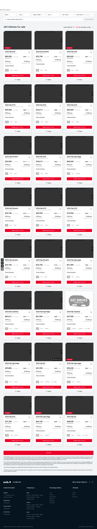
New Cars (52, 498)
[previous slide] (5, 40)
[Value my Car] (2, 259)
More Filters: (80, 14)
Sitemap (31, 526)
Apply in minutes (17, 75)
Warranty (75, 496)
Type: (20, 14)
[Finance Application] (2, 266)
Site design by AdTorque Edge (86, 526)
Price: (49, 14)
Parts (74, 494)
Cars (51, 492)
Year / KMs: (65, 14)
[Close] (2, 269)
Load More (48, 452)
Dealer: (6, 14)
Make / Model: (37, 14)
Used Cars (52, 502)
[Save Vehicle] (29, 53)
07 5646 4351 (7, 502)
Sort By (78, 27)
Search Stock (53, 496)
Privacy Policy (24, 526)
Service (74, 492)
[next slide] (31, 40)
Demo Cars (52, 500)
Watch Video (58, 359)
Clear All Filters (89, 19)
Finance (51, 494)
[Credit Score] (2, 263)
